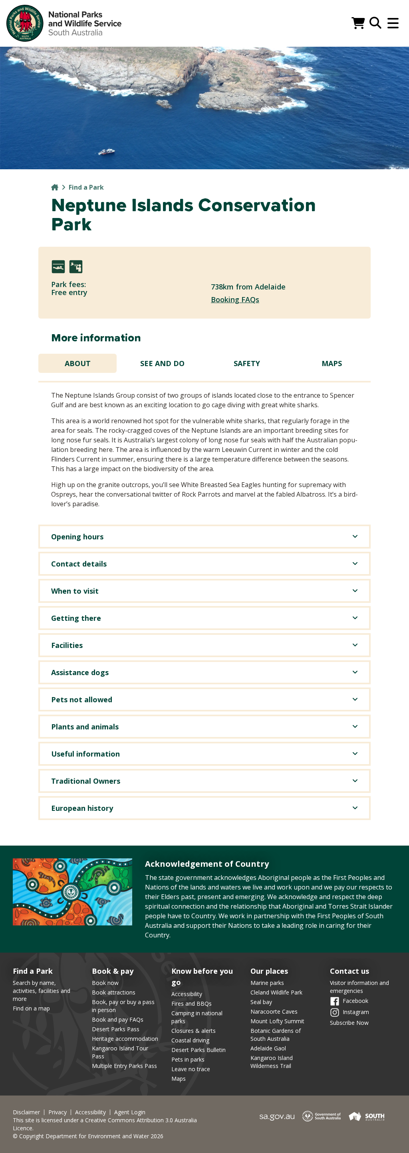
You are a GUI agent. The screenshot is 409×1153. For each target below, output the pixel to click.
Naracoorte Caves (274, 1011)
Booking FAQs (235, 299)
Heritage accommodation (125, 1038)
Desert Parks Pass (115, 1029)
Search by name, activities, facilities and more (41, 990)
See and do (162, 363)
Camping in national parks (196, 1017)
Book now (105, 983)
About (78, 363)
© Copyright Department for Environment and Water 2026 (88, 1136)
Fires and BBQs (191, 1003)
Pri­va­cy (57, 1112)
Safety (247, 363)
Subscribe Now (349, 1022)
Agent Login (129, 1112)
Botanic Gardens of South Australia (275, 1034)
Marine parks (267, 983)
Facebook (355, 1000)
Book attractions (113, 992)
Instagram (356, 1012)
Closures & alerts (193, 1030)
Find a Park (86, 187)
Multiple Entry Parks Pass (124, 1066)
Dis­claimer (26, 1112)
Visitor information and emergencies (359, 987)
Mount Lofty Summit (277, 1021)
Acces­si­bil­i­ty (90, 1112)
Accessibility (186, 994)
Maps (332, 363)
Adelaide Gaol (268, 1048)
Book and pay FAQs (117, 1019)
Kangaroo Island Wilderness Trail (271, 1062)
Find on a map (31, 1008)
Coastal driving (190, 1040)
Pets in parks (187, 1059)
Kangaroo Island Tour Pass (120, 1052)
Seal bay (261, 1002)
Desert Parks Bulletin (198, 1050)
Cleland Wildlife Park (276, 992)
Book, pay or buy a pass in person (123, 1006)
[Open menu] (393, 23)
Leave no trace (190, 1069)
